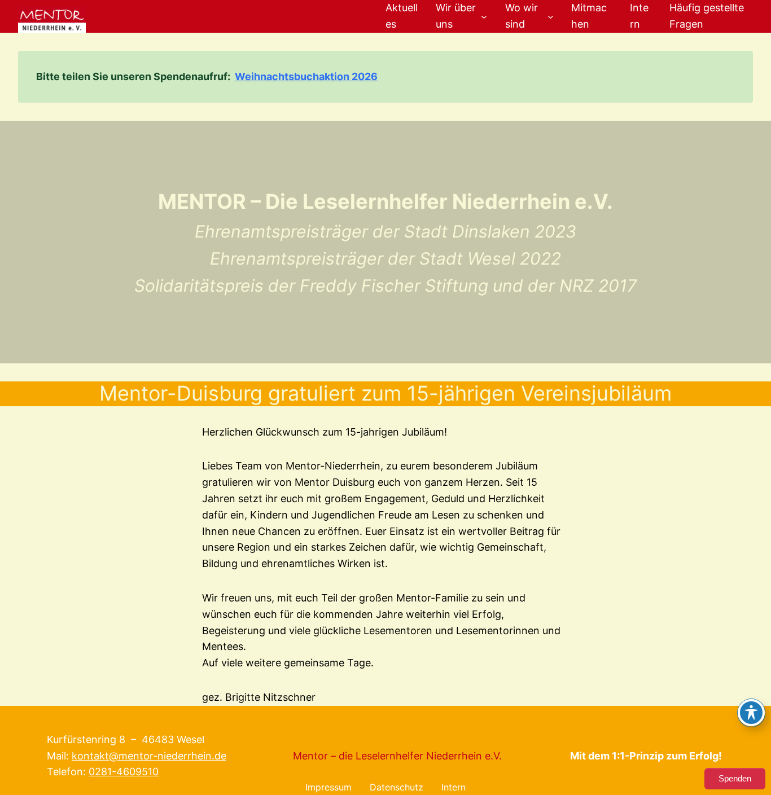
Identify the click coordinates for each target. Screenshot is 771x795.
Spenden (735, 778)
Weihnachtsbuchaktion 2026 (306, 76)
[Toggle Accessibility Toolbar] (751, 712)
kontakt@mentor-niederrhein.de (149, 756)
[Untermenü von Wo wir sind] (550, 16)
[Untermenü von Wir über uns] (484, 16)
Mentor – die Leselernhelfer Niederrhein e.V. (397, 756)
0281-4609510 (124, 772)
